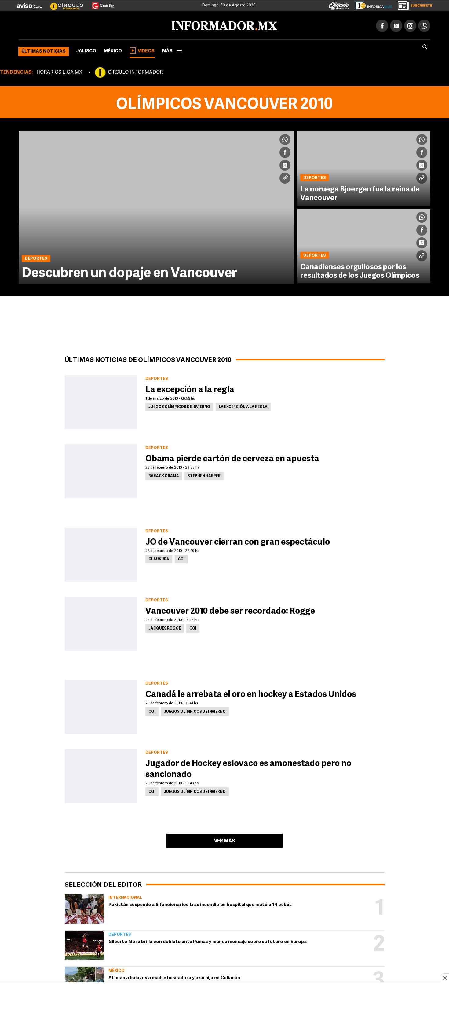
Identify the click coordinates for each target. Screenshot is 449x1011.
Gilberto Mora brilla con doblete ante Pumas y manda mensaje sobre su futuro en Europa (207, 941)
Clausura (158, 558)
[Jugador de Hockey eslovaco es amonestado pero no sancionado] (101, 775)
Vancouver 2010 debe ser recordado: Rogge (230, 610)
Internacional (125, 896)
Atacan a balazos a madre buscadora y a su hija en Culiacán (174, 977)
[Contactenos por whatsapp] (424, 24)
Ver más (224, 840)
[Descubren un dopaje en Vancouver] (156, 206)
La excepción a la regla (189, 389)
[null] (84, 907)
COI (181, 558)
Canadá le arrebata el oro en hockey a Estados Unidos (250, 693)
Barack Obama (163, 475)
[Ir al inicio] (91, 24)
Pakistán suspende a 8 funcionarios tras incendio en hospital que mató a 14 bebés (200, 903)
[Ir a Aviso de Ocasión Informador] (29, 3)
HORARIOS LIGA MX (59, 71)
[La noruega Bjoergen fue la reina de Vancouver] (363, 167)
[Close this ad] (444, 978)
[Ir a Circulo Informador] (62, 3)
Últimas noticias (43, 50)
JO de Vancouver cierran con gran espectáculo (237, 541)
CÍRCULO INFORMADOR (135, 71)
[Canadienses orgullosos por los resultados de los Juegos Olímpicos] (363, 244)
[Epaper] (371, 4)
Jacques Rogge (164, 627)
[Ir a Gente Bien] (99, 3)
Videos (146, 50)
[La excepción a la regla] (101, 401)
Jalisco (86, 50)
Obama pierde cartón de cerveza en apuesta (232, 458)
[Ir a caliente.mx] (339, 4)
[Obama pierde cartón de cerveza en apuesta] (101, 470)
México (113, 50)
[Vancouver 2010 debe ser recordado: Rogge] (101, 622)
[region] (224, 997)
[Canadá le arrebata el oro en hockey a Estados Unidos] (101, 706)
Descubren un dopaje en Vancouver (129, 272)
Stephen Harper (204, 475)
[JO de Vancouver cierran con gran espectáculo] (101, 553)
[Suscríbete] (412, 4)
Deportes (119, 933)
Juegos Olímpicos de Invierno (179, 406)
